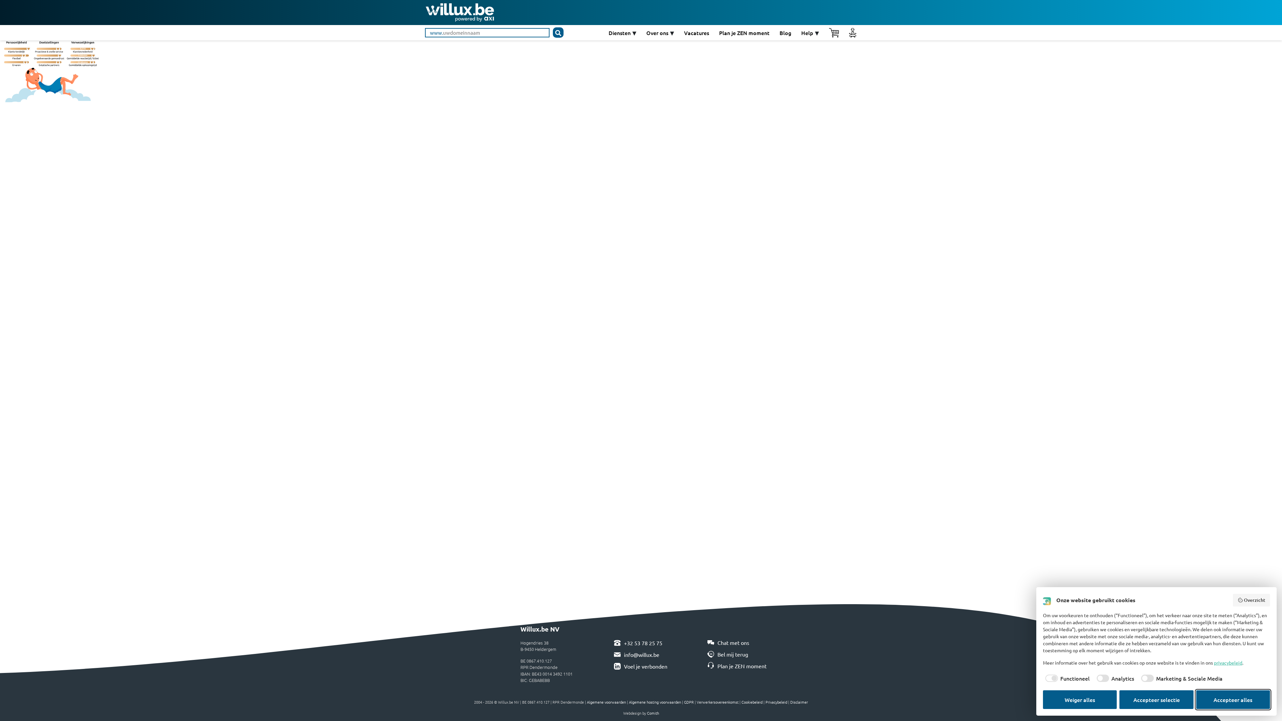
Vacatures (696, 32)
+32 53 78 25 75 (643, 643)
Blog (785, 32)
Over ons (657, 32)
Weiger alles (1080, 699)
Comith (653, 713)
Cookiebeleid (752, 702)
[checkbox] (1066, 678)
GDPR (689, 702)
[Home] (460, 11)
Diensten (620, 32)
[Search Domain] (558, 32)
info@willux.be (641, 654)
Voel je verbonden (645, 666)
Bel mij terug (732, 654)
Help (807, 32)
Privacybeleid (776, 702)
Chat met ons (733, 642)
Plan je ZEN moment (744, 32)
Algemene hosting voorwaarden (655, 702)
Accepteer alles (1233, 699)
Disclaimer (799, 702)
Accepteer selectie (1156, 699)
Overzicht (1254, 600)
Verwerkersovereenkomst (717, 702)
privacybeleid (1228, 663)
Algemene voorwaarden (606, 702)
